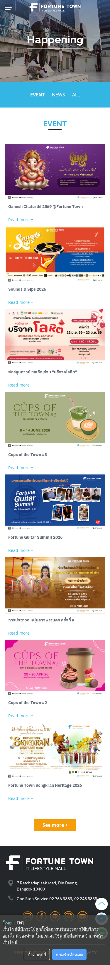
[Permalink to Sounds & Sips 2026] (55, 254)
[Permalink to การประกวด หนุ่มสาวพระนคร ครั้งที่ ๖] (55, 585)
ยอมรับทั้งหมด (69, 954)
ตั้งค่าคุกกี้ (37, 954)
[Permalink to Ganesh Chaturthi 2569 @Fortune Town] (55, 172)
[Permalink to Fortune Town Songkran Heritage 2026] (55, 751)
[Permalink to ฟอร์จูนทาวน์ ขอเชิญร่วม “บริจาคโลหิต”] (55, 337)
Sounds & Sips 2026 (27, 289)
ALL (76, 94)
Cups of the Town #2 (27, 702)
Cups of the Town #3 (27, 454)
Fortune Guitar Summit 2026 (35, 537)
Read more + (20, 219)
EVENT (37, 94)
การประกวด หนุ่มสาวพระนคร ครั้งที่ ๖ (41, 620)
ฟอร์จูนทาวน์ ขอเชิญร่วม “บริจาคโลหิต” (42, 372)
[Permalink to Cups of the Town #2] (55, 668)
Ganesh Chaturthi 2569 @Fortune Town (45, 206)
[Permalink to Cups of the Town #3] (55, 420)
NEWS (58, 94)
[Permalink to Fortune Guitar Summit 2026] (55, 502)
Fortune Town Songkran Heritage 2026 (45, 785)
